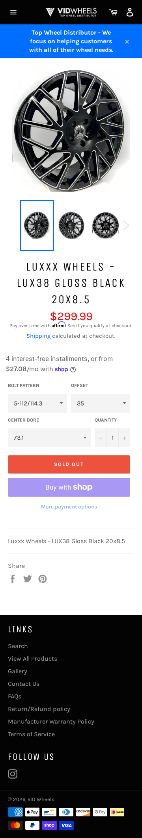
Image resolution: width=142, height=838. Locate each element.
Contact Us (23, 683)
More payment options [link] (69, 506)
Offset (79, 385)
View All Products (32, 658)
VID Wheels (41, 799)
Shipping (38, 335)
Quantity (106, 420)
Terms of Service (31, 734)
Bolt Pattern (23, 385)
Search (18, 646)
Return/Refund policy (39, 709)
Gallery (17, 671)
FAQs (14, 696)
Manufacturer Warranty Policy (51, 721)
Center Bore (23, 420)
